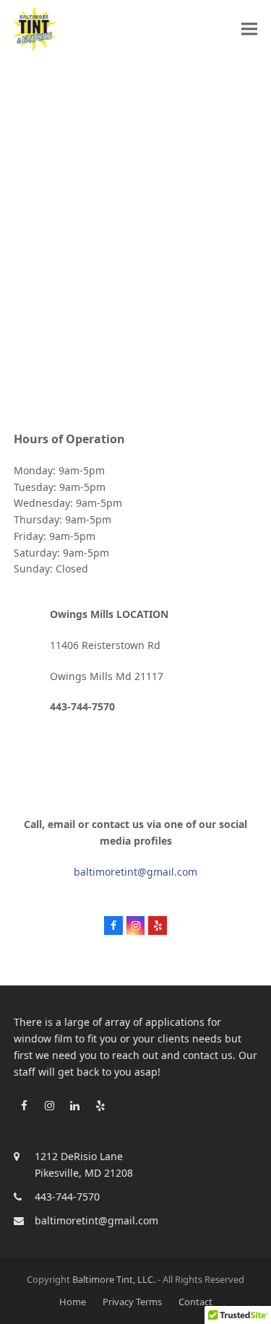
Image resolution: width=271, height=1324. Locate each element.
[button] (249, 28)
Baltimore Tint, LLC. (113, 1279)
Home (72, 1301)
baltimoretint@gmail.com (135, 872)
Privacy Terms (132, 1301)
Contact (195, 1301)
